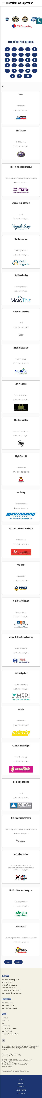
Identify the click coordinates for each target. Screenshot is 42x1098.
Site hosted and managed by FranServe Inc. (15, 1071)
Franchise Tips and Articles (10, 1034)
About (21, 1083)
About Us (5, 1018)
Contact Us (5, 1020)
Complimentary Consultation (11, 990)
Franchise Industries (8, 1005)
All (28, 76)
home (21, 1080)
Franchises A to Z (7, 1003)
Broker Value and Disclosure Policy (15, 1064)
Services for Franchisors (9, 985)
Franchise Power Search (9, 1008)
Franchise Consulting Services (11, 980)
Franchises (21, 1090)
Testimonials (6, 1026)
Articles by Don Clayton (9, 1028)
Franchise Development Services (12, 993)
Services (21, 1087)
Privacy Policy (7, 1066)
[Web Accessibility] (39, 21)
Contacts (21, 1093)
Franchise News (7, 1031)
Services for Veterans (8, 988)
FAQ (3, 1023)
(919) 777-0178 (11, 1054)
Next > (8, 962)
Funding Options (7, 982)
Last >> (18, 962)
